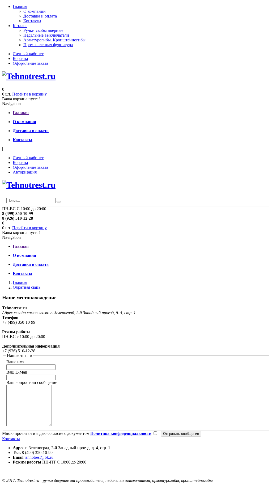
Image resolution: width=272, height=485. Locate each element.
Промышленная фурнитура (48, 44)
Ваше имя (15, 362)
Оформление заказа (30, 63)
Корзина (20, 58)
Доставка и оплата (40, 16)
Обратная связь (26, 287)
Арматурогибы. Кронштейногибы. (55, 40)
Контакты (32, 21)
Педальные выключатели (46, 35)
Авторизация (25, 172)
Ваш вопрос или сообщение (31, 382)
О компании (34, 11)
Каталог (20, 25)
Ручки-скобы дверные (43, 30)
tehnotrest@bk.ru (38, 457)
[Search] (59, 201)
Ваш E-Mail (16, 372)
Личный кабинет (28, 53)
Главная (20, 6)
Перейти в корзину (29, 94)
